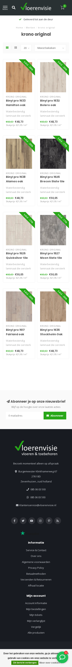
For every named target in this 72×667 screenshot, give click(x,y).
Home (19, 27)
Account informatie (36, 603)
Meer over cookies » (50, 662)
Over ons (36, 556)
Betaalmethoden (36, 573)
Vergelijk (36, 627)
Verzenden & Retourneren (36, 579)
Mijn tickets (36, 615)
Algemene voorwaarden (36, 562)
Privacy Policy (36, 567)
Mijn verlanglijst (36, 621)
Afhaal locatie (36, 585)
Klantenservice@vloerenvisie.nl (37, 505)
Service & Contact (36, 550)
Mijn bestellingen (36, 609)
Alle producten (36, 632)
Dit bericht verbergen (24, 662)
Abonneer (56, 415)
